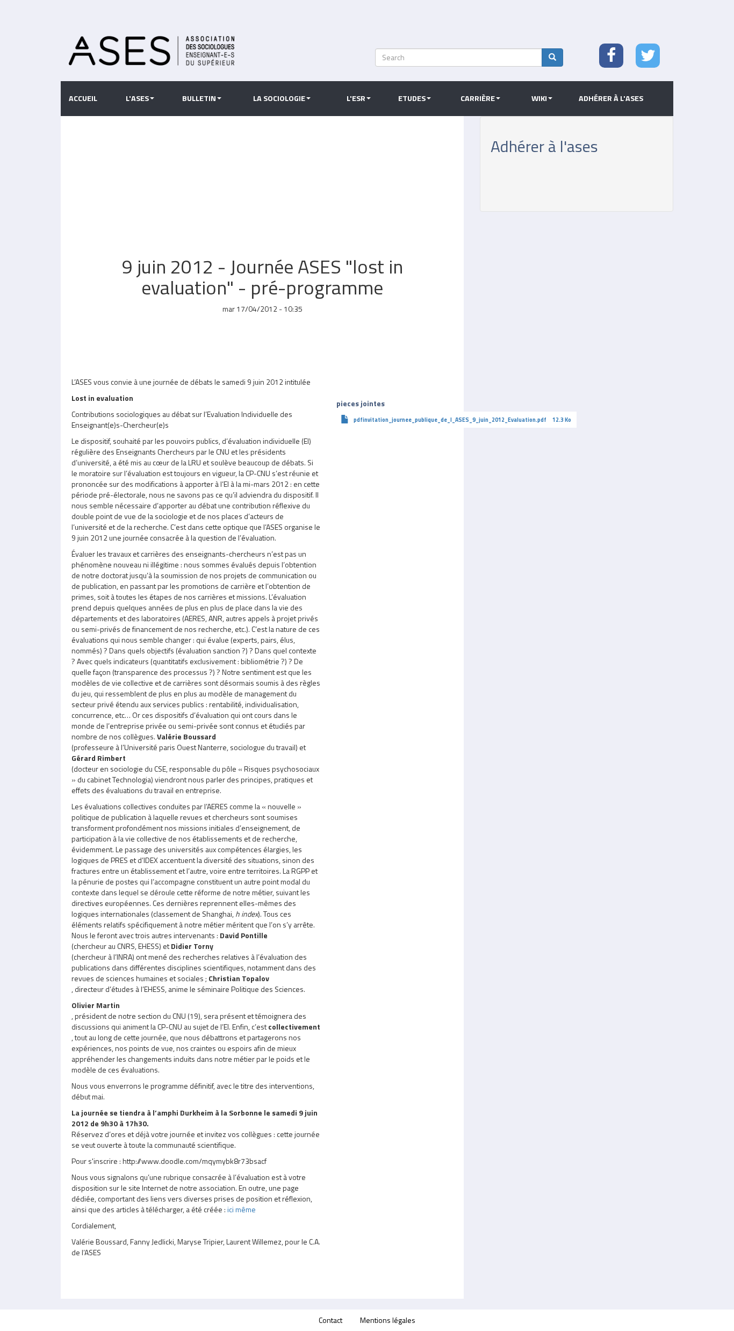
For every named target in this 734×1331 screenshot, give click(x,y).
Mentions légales (387, 1320)
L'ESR (356, 98)
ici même (241, 1209)
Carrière (477, 98)
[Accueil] (151, 51)
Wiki (539, 98)
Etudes (412, 98)
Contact (330, 1320)
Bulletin (199, 98)
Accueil (83, 98)
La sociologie (279, 98)
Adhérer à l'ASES (611, 98)
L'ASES (137, 98)
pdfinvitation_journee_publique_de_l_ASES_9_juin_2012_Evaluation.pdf (450, 419)
